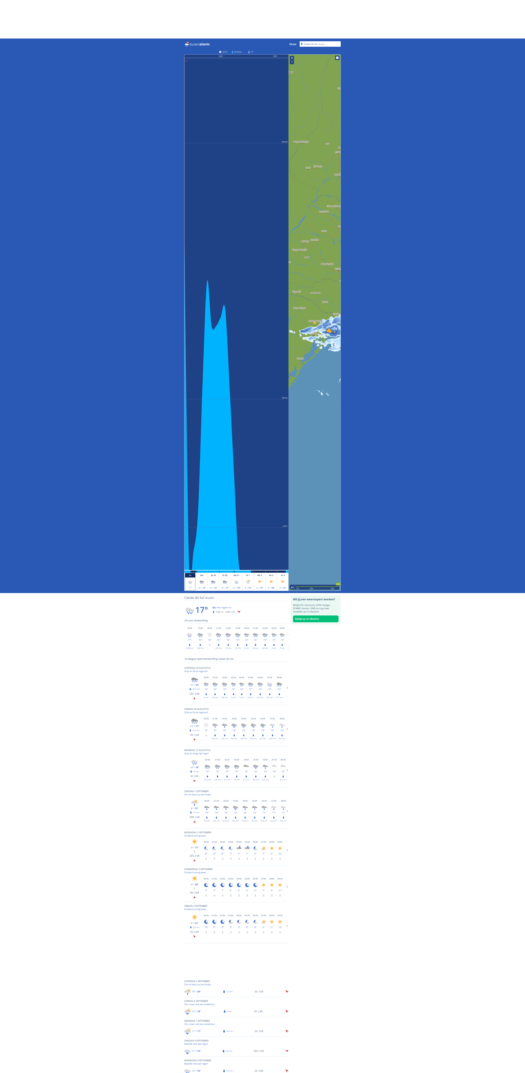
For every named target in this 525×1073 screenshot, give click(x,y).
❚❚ (292, 587)
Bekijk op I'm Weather (307, 618)
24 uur (292, 43)
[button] (314, 322)
